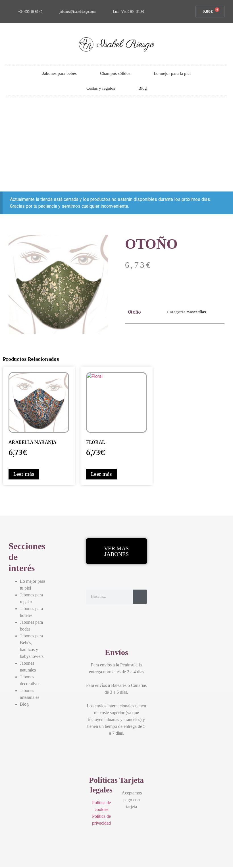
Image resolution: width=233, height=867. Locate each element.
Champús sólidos (115, 73)
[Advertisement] (116, 144)
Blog (142, 88)
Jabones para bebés (59, 73)
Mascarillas (196, 312)
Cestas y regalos (100, 88)
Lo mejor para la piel (172, 73)
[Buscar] (140, 597)
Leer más (23, 474)
